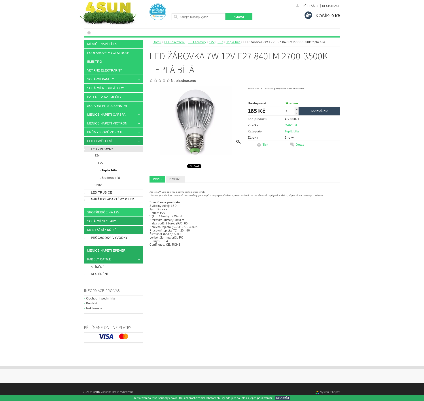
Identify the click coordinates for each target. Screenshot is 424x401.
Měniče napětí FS (102, 44)
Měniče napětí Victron (107, 123)
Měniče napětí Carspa (106, 114)
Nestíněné (100, 274)
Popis (157, 179)
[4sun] (108, 12)
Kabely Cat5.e (99, 259)
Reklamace (94, 308)
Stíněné (98, 267)
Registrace (331, 6)
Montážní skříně (102, 230)
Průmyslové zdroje (105, 132)
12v (97, 155)
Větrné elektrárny (104, 70)
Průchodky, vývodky (109, 237)
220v (98, 185)
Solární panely (100, 79)
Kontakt (91, 303)
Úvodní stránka (89, 32)
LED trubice (101, 192)
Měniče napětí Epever (106, 250)
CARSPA (291, 125)
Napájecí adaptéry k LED (112, 199)
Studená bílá (111, 177)
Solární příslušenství (107, 105)
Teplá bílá (109, 170)
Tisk (265, 144)
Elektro (94, 61)
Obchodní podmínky (100, 298)
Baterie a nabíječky (104, 97)
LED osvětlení (99, 141)
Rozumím (282, 398)
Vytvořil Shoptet (330, 392)
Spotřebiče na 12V (103, 212)
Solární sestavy (101, 221)
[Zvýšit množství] (297, 109)
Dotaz (300, 144)
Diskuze (175, 179)
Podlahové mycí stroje (108, 53)
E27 (101, 163)
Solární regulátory (105, 88)
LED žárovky (102, 149)
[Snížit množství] (297, 113)
